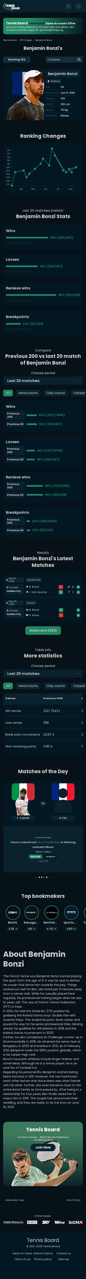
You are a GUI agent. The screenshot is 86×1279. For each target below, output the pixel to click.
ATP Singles (26, 40)
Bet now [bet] (35, 856)
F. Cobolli (23, 818)
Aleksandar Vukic (15, 1200)
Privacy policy (43, 1259)
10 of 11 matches (48, 842)
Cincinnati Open (43, 837)
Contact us (64, 1253)
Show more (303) (43, 630)
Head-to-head (22, 1253)
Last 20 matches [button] (23, 380)
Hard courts (28, 393)
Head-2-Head (43, 851)
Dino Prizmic (73, 1200)
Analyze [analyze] (50, 856)
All (8, 393)
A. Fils (63, 818)
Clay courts (55, 393)
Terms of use (22, 1259)
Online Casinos (43, 1253)
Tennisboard (10, 40)
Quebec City (14, 591)
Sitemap (63, 1259)
